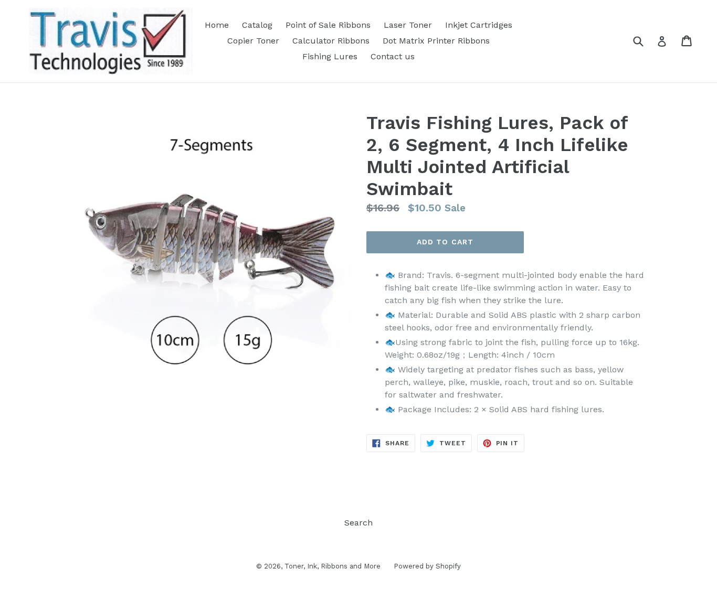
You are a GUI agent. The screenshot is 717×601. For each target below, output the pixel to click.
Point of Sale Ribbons (328, 25)
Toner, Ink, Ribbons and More (332, 566)
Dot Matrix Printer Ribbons (436, 41)
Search (358, 523)
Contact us (393, 56)
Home (217, 25)
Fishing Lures (329, 56)
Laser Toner (408, 25)
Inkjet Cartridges (478, 25)
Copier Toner (253, 41)
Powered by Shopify (427, 566)
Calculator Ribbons (331, 41)
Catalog (257, 25)
